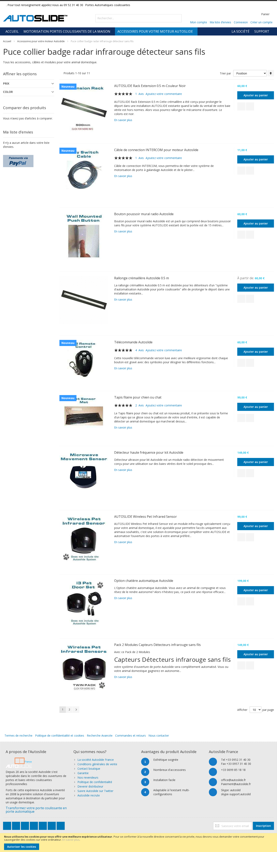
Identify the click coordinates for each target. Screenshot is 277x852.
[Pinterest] (52, 825)
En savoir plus (70, 839)
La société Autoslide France (95, 760)
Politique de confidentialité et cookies (59, 735)
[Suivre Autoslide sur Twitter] (7, 825)
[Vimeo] (43, 825)
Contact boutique (88, 768)
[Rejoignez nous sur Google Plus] (25, 825)
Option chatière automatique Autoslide (143, 580)
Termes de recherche (18, 735)
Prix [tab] (6, 83)
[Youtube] (34, 825)
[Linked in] (61, 825)
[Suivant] (76, 709)
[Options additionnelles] (18, 157)
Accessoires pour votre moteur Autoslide (41, 41)
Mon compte (198, 22)
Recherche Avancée (100, 735)
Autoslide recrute (88, 795)
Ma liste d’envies (220, 22)
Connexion (241, 22)
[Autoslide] (35, 18)
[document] (138, 842)
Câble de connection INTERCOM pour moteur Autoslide (156, 150)
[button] (241, 106)
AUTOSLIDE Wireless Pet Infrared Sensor (145, 516)
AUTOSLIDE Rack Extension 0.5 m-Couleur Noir (150, 86)
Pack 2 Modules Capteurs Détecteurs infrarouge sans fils (157, 644)
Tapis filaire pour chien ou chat (137, 397)
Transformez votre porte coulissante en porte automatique (36, 810)
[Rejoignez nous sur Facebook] (16, 825)
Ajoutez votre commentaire (164, 94)
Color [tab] (8, 92)
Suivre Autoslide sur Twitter (95, 791)
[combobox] (138, 18)
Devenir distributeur (90, 786)
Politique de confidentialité (94, 782)
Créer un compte (261, 22)
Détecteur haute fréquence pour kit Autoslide (148, 452)
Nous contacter (158, 735)
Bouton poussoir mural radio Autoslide (144, 214)
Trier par (225, 73)
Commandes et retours (130, 735)
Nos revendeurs (87, 777)
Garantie (83, 773)
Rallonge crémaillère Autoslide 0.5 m (141, 278)
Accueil (7, 41)
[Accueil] (19, 760)
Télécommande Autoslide (133, 342)
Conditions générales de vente (97, 764)
